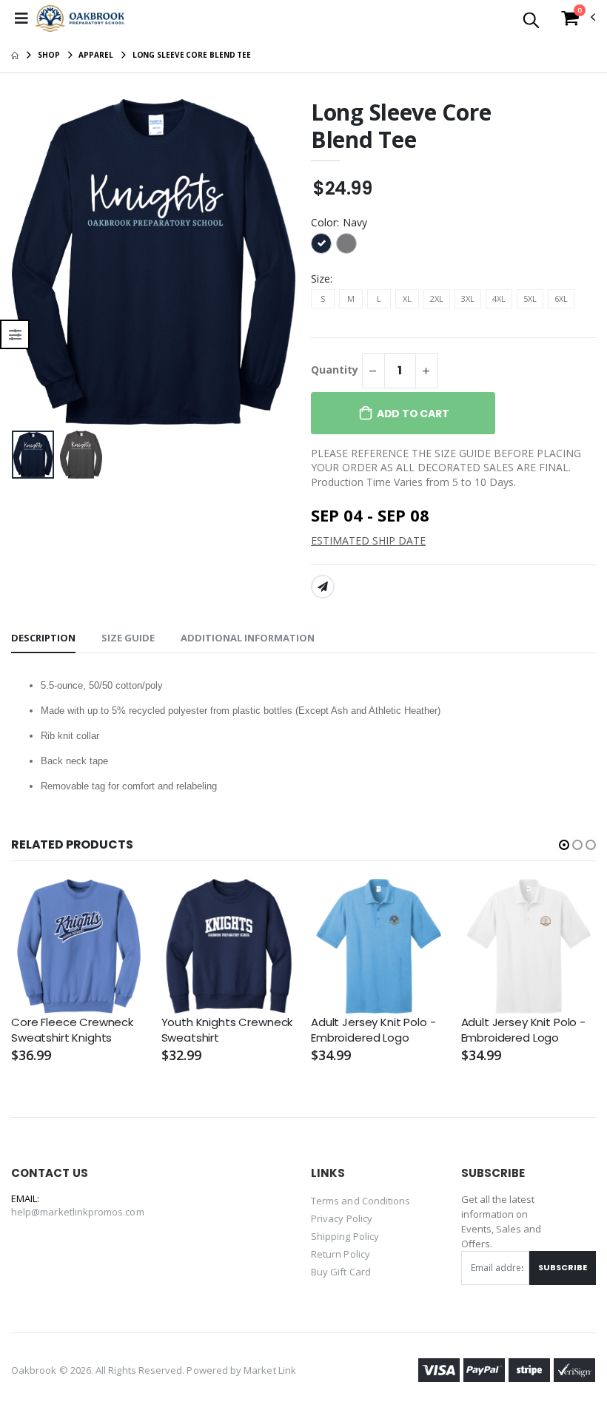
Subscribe (562, 1267)
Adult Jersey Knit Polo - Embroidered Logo (373, 1030)
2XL (436, 298)
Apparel (95, 55)
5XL (530, 298)
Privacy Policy (341, 1218)
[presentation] (34, 261)
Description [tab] (43, 637)
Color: (339, 222)
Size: (321, 279)
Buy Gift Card (341, 1271)
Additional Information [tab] (248, 637)
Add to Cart (413, 413)
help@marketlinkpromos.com (77, 1211)
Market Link (270, 1370)
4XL (499, 298)
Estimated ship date (368, 540)
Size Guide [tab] (128, 637)
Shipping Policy (345, 1236)
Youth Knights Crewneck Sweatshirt (227, 1030)
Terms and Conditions (360, 1200)
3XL (467, 298)
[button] (531, 21)
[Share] (323, 586)
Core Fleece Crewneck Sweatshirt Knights (72, 1030)
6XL (561, 298)
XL (407, 298)
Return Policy (340, 1254)
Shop (49, 55)
